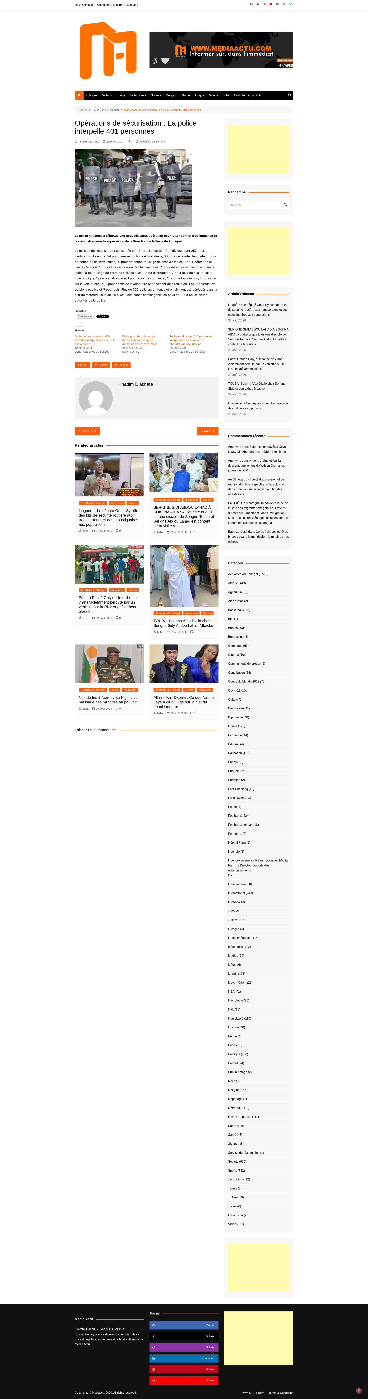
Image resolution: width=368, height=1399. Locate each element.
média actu (117, 503)
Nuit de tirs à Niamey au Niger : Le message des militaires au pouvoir (258, 406)
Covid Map (131, 4)
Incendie (234, 851)
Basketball (235, 610)
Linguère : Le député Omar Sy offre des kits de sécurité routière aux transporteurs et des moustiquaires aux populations (258, 309)
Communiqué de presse (244, 663)
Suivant (205, 431)
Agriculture (235, 592)
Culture (233, 699)
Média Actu (82, 1344)
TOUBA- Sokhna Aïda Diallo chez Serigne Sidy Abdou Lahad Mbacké (257, 386)
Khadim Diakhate (88, 141)
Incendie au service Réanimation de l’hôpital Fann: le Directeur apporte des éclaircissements (258, 865)
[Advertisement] (258, 149)
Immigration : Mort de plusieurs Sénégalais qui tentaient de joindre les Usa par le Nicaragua (258, 517)
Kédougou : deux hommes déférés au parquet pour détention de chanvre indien (139, 340)
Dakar (83, 364)
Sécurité (103, 364)
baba (85, 530)
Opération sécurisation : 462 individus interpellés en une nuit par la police (94, 340)
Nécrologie (235, 1000)
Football (233, 815)
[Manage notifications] (359, 1390)
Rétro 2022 (235, 1108)
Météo (232, 964)
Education (235, 753)
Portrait (233, 1063)
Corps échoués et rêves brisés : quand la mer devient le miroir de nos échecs (258, 536)
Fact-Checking (238, 789)
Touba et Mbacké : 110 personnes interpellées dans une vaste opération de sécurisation (191, 340)
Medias (233, 955)
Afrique (199, 95)
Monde (213, 95)
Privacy (246, 1392)
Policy (260, 1392)
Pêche (232, 1036)
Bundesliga (236, 636)
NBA (231, 991)
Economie (235, 735)
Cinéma (233, 654)
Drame (232, 726)
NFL (231, 1009)
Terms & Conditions (281, 1392)
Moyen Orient (237, 982)
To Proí (233, 1197)
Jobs (226, 95)
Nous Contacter (84, 4)
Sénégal (123, 364)
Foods (232, 806)
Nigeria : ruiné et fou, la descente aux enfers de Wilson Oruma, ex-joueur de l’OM (257, 465)
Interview (234, 902)
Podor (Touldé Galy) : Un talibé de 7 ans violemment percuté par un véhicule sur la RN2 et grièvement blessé (256, 363)
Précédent (89, 431)
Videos (107, 95)
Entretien (234, 780)
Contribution (236, 672)
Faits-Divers (138, 95)
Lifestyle (233, 929)
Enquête (234, 771)
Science (233, 1143)
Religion (171, 95)
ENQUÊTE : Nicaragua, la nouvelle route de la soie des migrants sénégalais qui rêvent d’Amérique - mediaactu (258, 507)
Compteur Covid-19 (109, 4)
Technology (236, 1179)
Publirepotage (237, 1072)
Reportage (235, 1099)
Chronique (235, 645)
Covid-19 (234, 690)
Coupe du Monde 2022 (243, 681)
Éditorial (233, 744)
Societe (156, 95)
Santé (232, 1134)
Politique (91, 95)
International (236, 893)
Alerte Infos (235, 601)
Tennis (232, 1188)
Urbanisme (235, 1215)
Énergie (233, 762)
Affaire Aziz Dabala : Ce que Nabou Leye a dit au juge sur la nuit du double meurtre (184, 702)
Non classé (235, 1018)
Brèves (233, 628)
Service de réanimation (244, 1152)
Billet (231, 618)
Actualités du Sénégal (152, 141)
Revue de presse (239, 1116)
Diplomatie (235, 717)
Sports (120, 95)
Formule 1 (235, 833)
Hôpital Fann (237, 842)
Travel (232, 1206)
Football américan (240, 824)
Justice (189, 689)
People (233, 1045)
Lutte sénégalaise (240, 937)
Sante (186, 95)
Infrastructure (237, 884)
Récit (231, 1081)
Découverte (236, 708)
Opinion (233, 1027)
